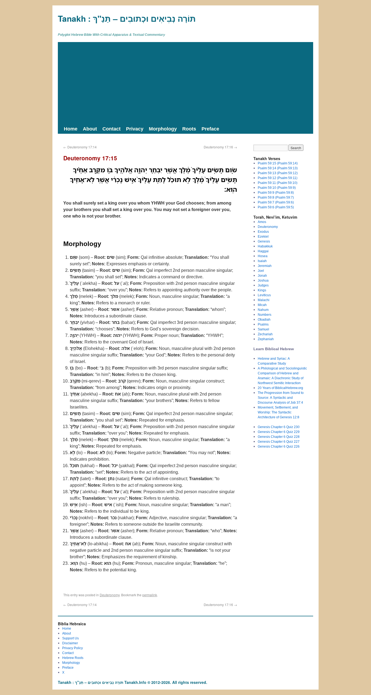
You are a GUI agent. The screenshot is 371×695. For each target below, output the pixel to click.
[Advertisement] (185, 83)
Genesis (264, 241)
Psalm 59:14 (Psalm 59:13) (278, 168)
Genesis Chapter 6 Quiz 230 (279, 427)
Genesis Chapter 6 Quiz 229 (279, 431)
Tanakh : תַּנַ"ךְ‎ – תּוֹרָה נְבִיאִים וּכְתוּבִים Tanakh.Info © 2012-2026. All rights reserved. (132, 682)
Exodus (263, 231)
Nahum (263, 309)
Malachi (263, 300)
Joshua (263, 280)
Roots (189, 128)
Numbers (264, 314)
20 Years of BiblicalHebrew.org (280, 387)
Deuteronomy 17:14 (80, 147)
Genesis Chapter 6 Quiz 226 (279, 446)
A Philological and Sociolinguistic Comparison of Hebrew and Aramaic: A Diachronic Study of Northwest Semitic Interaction (282, 375)
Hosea (263, 256)
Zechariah (265, 334)
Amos (262, 221)
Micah (262, 304)
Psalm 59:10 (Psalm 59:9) (277, 187)
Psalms (263, 324)
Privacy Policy (72, 648)
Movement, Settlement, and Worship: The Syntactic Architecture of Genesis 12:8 (278, 412)
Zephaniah (266, 339)
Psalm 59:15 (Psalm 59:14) (278, 163)
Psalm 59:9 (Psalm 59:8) (276, 192)
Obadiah (264, 319)
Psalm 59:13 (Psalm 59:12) (278, 173)
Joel (261, 270)
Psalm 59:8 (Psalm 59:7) (276, 197)
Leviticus (264, 295)
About (90, 128)
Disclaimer (70, 643)
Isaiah (262, 261)
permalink (149, 594)
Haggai (263, 251)
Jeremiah (265, 265)
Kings (262, 290)
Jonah (262, 275)
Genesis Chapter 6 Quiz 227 (279, 441)
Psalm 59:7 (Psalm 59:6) (276, 202)
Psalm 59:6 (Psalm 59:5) (276, 207)
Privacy (134, 128)
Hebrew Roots (72, 657)
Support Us (70, 638)
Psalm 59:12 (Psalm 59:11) (277, 178)
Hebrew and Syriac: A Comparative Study (274, 361)
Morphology (163, 128)
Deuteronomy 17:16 (220, 147)
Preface (210, 128)
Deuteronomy (110, 594)
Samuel (263, 329)
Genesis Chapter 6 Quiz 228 (279, 436)
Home (70, 128)
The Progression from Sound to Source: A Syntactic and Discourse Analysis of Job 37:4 (281, 397)
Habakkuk (265, 246)
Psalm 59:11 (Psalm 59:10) (277, 182)
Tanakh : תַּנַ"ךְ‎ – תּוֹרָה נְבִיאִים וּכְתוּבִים (127, 18)
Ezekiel (263, 236)
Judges (263, 285)
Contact (111, 128)
